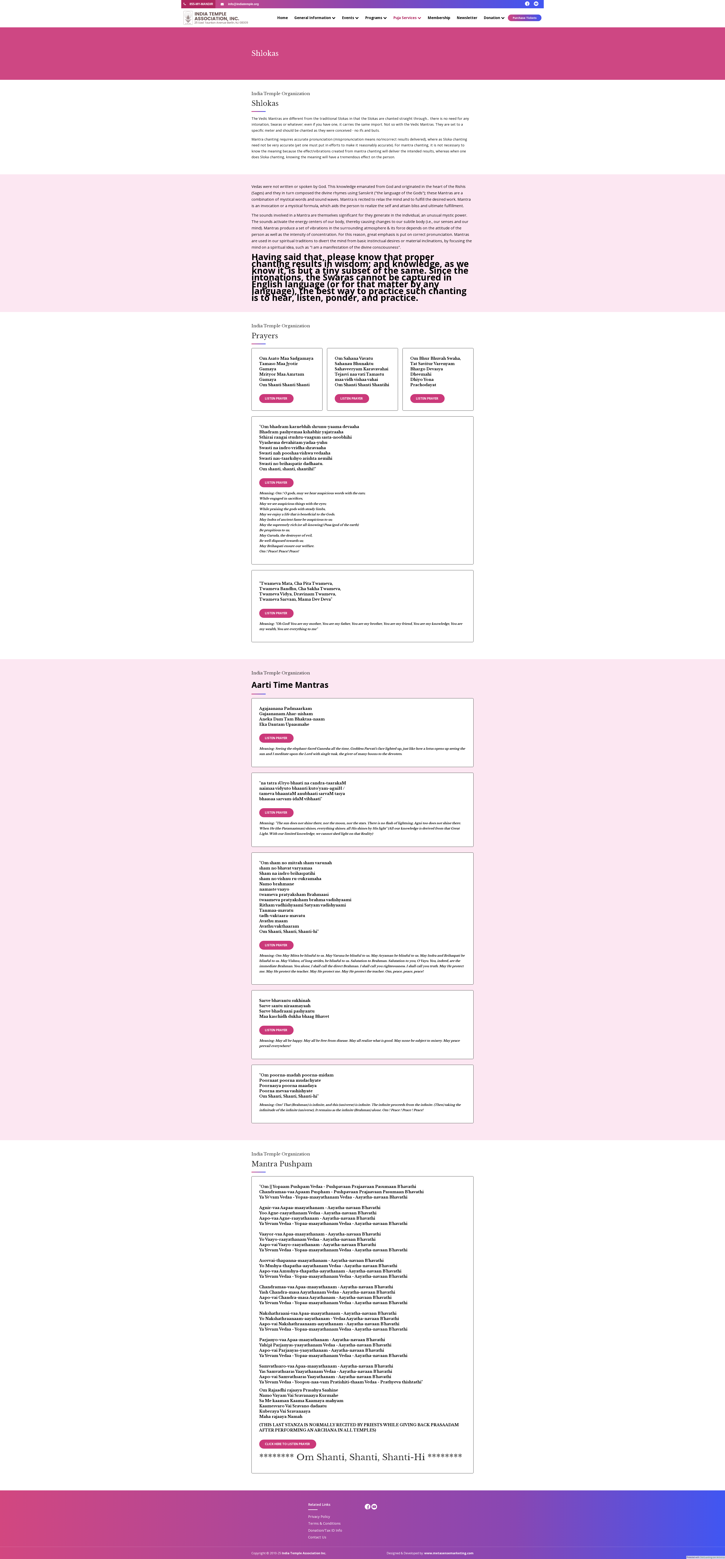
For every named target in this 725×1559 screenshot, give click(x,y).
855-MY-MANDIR (201, 4)
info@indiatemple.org (243, 4)
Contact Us (317, 1537)
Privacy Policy (319, 1516)
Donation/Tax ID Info (325, 1530)
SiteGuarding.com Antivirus (712, 1557)
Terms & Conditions (324, 1523)
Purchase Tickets (525, 18)
